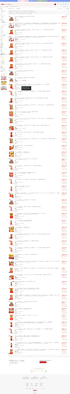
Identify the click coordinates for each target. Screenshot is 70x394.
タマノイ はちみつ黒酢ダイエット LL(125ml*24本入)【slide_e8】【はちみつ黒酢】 (26, 301)
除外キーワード (2, 71)
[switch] (6, 54)
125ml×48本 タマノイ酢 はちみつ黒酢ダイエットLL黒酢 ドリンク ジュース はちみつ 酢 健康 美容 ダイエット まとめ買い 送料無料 (32, 84)
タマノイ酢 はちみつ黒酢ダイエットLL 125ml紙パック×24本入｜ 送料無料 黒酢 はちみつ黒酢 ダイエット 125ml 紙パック (31, 213)
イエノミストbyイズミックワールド (19, 136)
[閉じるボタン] (68, 11)
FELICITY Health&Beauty (18, 130)
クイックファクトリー (18, 286)
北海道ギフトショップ (18, 89)
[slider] (0, 22)
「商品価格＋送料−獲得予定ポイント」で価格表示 (13, 8)
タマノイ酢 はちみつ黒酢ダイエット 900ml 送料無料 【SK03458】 (23, 220)
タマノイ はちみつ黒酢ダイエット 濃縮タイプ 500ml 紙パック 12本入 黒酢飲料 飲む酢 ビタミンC (27, 335)
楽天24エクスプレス (18, 82)
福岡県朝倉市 (17, 259)
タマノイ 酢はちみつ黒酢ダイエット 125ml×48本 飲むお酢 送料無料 (24, 145)
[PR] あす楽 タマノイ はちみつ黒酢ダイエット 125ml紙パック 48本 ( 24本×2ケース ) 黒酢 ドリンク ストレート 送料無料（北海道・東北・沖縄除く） (34, 43)
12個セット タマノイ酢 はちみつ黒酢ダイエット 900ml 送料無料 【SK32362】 (25, 172)
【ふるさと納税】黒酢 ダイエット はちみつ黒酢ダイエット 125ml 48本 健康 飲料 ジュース (27, 254)
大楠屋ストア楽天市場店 (18, 313)
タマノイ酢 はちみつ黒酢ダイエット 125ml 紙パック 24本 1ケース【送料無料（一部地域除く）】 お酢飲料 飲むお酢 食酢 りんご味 (32, 125)
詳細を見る (31, 13)
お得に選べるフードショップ (18, 34)
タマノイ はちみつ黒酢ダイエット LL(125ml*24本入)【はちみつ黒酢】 (24, 70)
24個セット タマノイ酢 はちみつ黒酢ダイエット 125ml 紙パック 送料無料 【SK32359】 (26, 111)
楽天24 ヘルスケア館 (18, 306)
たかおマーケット (17, 109)
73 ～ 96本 (2, 33)
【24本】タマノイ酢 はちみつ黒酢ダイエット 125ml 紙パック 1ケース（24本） (26, 315)
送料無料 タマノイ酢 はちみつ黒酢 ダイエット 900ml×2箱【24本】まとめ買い (25, 281)
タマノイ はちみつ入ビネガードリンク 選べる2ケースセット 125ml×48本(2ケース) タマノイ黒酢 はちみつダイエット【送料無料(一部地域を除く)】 (34, 118)
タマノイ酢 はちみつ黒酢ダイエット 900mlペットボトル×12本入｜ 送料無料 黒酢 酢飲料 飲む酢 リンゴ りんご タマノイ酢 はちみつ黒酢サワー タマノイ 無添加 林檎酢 (36, 342)
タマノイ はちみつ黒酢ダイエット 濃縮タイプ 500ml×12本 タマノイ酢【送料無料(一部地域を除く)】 (28, 206)
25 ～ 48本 (2, 31)
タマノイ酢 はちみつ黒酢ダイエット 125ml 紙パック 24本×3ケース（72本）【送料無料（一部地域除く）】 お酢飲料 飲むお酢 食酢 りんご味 (33, 274)
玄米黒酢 (1, 39)
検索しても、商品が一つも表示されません (14, 363)
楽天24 (16, 163)
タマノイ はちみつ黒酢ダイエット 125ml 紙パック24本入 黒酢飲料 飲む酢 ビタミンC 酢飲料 (27, 288)
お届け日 (1, 50)
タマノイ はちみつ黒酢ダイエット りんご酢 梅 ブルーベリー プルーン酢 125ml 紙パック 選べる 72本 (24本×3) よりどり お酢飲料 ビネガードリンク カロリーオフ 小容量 (37, 261)
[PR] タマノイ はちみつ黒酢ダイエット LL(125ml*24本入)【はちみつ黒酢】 (25, 16)
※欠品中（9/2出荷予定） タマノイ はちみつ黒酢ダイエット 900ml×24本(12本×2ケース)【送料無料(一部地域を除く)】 (30, 179)
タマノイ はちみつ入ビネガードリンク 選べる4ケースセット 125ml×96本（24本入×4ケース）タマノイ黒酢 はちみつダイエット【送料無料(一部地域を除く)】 (36, 138)
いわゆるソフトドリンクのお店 (19, 266)
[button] (53, 4)
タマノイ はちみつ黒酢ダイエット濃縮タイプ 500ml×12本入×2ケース (24, 308)
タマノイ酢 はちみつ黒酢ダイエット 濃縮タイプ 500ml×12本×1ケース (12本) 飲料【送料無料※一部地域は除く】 (29, 132)
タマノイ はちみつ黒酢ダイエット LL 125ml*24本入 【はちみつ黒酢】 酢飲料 (25, 77)
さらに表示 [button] (2, 18)
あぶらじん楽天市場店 (18, 271)
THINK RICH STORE (18, 116)
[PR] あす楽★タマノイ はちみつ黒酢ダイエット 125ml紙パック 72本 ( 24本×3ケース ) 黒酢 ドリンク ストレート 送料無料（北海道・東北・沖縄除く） (34, 29)
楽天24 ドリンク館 (17, 21)
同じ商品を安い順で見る (64, 67)
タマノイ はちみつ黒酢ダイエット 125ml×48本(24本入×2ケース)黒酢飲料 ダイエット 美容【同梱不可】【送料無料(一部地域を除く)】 (33, 247)
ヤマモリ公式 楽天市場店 (18, 41)
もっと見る (10, 364)
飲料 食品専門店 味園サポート (18, 218)
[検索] (55, 4)
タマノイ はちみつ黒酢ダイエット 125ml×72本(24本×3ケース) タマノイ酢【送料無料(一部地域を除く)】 (28, 165)
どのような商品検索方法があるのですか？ (14, 362)
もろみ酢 (1, 40)
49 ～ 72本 (2, 32)
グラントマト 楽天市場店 (18, 149)
